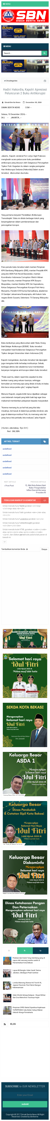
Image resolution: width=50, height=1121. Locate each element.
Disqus (44, 549)
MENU (8, 4)
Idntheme (34, 1117)
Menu (8, 46)
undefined (7, 449)
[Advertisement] (25, 1052)
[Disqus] (25, 587)
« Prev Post (9, 485)
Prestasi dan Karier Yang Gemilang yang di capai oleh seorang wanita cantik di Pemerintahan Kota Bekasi (29, 960)
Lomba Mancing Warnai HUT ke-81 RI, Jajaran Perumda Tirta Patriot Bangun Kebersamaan (27, 985)
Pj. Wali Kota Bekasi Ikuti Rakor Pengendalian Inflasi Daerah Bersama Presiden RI (35, 489)
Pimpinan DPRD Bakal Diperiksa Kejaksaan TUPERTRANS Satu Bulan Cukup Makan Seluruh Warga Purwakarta (29, 1009)
